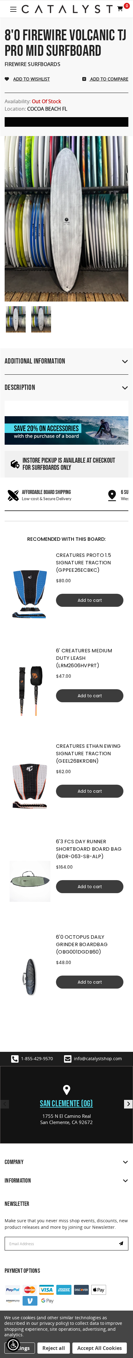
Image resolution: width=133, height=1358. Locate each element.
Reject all (53, 1348)
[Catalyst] (67, 9)
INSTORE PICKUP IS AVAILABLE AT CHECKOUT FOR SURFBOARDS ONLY (69, 464)
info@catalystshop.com (98, 1058)
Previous (4, 1104)
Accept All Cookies (99, 1348)
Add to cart (90, 600)
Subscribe (122, 1243)
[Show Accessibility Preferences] (13, 1345)
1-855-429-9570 (37, 1058)
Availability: (33, 101)
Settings (20, 1348)
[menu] (30, 594)
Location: (36, 108)
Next (128, 1104)
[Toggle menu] (13, 9)
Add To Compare (108, 79)
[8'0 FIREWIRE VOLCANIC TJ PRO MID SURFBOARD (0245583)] (16, 319)
